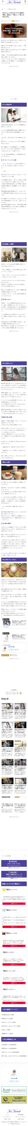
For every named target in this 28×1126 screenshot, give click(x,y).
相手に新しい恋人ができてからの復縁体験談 (14, 1056)
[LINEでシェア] (17, 693)
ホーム (7, 1114)
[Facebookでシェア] (10, 693)
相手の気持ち (14, 655)
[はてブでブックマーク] (14, 693)
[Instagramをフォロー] (11, 650)
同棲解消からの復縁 (7, 1033)
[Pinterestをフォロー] (14, 650)
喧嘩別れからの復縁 (7, 1018)
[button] (25, 856)
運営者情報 (20, 1114)
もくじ (12, 98)
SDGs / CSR (7, 1119)
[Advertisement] (14, 81)
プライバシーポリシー (20, 1116)
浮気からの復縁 (6, 1029)
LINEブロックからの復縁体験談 (10, 1052)
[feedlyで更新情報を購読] (16, 650)
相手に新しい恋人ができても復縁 (11, 1026)
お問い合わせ (20, 1119)
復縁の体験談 (6, 655)
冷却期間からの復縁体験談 (9, 1044)
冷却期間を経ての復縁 (8, 1014)
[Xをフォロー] (9, 650)
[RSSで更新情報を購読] (18, 650)
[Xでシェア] (7, 693)
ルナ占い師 (11, 646)
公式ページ (14, 903)
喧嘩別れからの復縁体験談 (9, 1048)
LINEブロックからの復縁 (9, 1022)
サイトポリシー (7, 1116)
